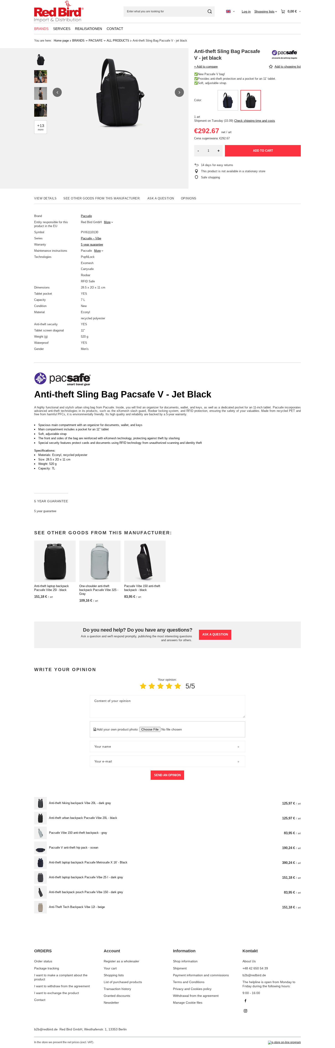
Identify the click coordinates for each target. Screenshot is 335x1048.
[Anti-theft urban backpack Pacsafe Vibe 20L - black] (40, 818)
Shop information (185, 961)
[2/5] (152, 686)
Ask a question (215, 634)
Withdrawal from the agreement (196, 996)
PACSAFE (96, 40)
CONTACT (115, 29)
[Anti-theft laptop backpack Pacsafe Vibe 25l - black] (55, 561)
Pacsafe (86, 216)
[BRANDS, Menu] (51, 28)
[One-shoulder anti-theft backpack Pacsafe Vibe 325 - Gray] (100, 561)
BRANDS (41, 29)
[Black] (250, 100)
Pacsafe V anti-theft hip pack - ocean (73, 847)
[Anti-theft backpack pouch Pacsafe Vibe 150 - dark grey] (40, 892)
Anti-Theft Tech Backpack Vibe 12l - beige (77, 907)
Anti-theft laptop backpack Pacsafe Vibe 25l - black (51, 588)
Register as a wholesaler (121, 961)
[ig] (271, 1011)
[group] (118, 92)
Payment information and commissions (201, 975)
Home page (61, 40)
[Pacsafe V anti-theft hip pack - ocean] (40, 848)
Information (184, 951)
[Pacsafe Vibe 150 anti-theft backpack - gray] (40, 833)
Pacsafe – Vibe (91, 238)
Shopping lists (114, 975)
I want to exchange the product (56, 993)
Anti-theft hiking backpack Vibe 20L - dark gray (80, 803)
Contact (39, 1000)
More (107, 222)
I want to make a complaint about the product (61, 977)
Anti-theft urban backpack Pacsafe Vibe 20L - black (83, 818)
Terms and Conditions (188, 982)
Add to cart (263, 150)
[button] (57, 92)
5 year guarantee (92, 244)
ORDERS (43, 951)
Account (112, 951)
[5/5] (178, 686)
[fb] (271, 1001)
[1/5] (143, 686)
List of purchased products (123, 982)
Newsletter (111, 1002)
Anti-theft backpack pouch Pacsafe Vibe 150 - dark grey (86, 892)
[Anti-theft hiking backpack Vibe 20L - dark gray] (40, 803)
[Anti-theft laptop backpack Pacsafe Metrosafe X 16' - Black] (40, 862)
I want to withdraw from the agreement (62, 986)
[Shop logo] (59, 11)
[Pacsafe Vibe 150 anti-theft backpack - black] (145, 561)
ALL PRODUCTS (118, 40)
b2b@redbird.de (46, 1029)
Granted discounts (117, 996)
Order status (43, 961)
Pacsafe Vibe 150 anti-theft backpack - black (142, 588)
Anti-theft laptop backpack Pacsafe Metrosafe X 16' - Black (88, 862)
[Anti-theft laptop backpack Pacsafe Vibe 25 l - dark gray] (40, 877)
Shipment (180, 968)
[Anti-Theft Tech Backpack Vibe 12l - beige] (40, 907)
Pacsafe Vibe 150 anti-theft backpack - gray (78, 832)
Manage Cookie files (187, 1002)
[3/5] (160, 686)
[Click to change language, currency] (230, 11)
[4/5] (169, 686)
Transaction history (117, 989)
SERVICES (61, 29)
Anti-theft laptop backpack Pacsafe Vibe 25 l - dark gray (86, 877)
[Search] (209, 11)
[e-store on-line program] (284, 1042)
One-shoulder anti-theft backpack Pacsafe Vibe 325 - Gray (98, 589)
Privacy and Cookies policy (192, 989)
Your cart (110, 968)
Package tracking (46, 968)
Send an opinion (167, 775)
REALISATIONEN (88, 29)
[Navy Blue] (228, 100)
